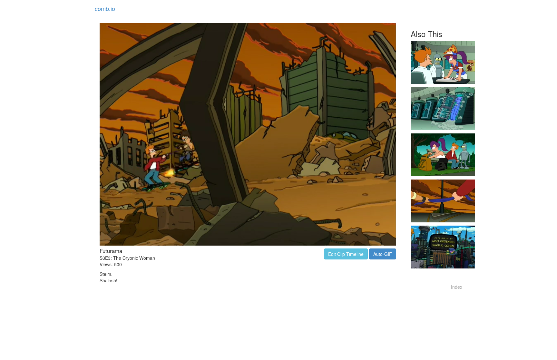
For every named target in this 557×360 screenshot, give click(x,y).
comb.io (105, 8)
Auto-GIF (382, 254)
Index (456, 287)
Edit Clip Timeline (346, 254)
